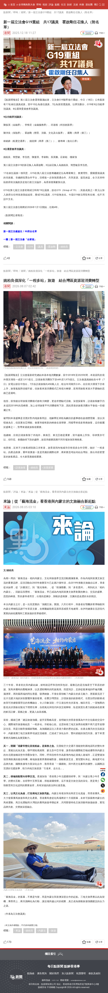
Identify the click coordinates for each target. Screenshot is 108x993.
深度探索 (48, 467)
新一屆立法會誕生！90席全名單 (20, 231)
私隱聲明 (81, 973)
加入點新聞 (67, 973)
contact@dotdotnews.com (78, 980)
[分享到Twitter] (103, 785)
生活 (63, 4)
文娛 (75, 4)
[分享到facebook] (103, 774)
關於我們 (54, 973)
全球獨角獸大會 (26, 4)
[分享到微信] (103, 780)
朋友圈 (89, 4)
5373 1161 (55, 980)
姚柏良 (64, 246)
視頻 (45, 4)
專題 (96, 4)
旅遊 (53, 930)
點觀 (57, 4)
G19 (30, 246)
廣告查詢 (42, 973)
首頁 (12, 4)
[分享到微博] (103, 791)
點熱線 (30, 973)
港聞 (7, 33)
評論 (51, 4)
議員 (40, 246)
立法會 (19, 246)
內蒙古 (42, 930)
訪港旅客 (21, 467)
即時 (38, 4)
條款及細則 (94, 973)
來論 (7, 507)
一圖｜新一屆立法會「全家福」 (20, 239)
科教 (81, 4)
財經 (69, 4)
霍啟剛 (52, 246)
